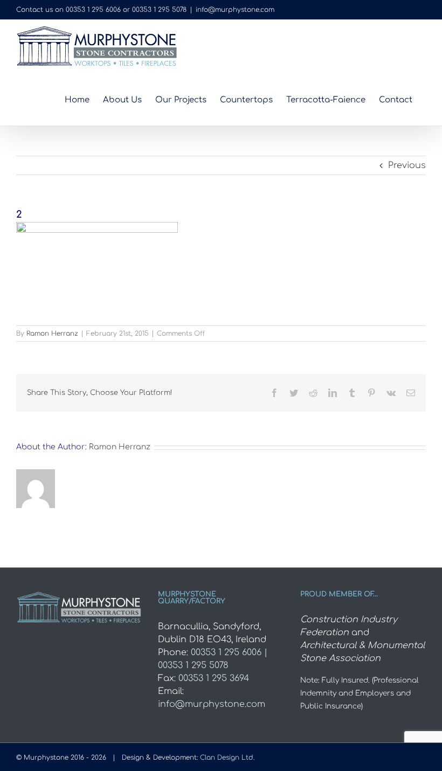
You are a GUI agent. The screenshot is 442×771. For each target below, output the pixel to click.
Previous (407, 165)
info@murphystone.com (235, 9)
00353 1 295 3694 (213, 678)
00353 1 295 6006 (93, 9)
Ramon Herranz (52, 333)
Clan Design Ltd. (227, 757)
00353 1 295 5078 (159, 9)
